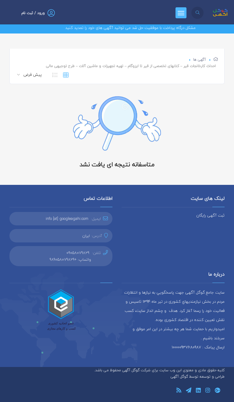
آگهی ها (199, 59)
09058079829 (77, 252)
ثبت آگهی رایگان (210, 215)
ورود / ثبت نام (33, 13)
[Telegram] (188, 391)
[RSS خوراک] (178, 391)
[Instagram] (207, 391)
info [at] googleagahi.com (67, 218)
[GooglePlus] (217, 391)
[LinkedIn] (198, 391)
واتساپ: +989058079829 (70, 259)
